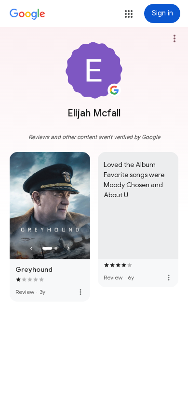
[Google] (27, 14)
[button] (128, 14)
